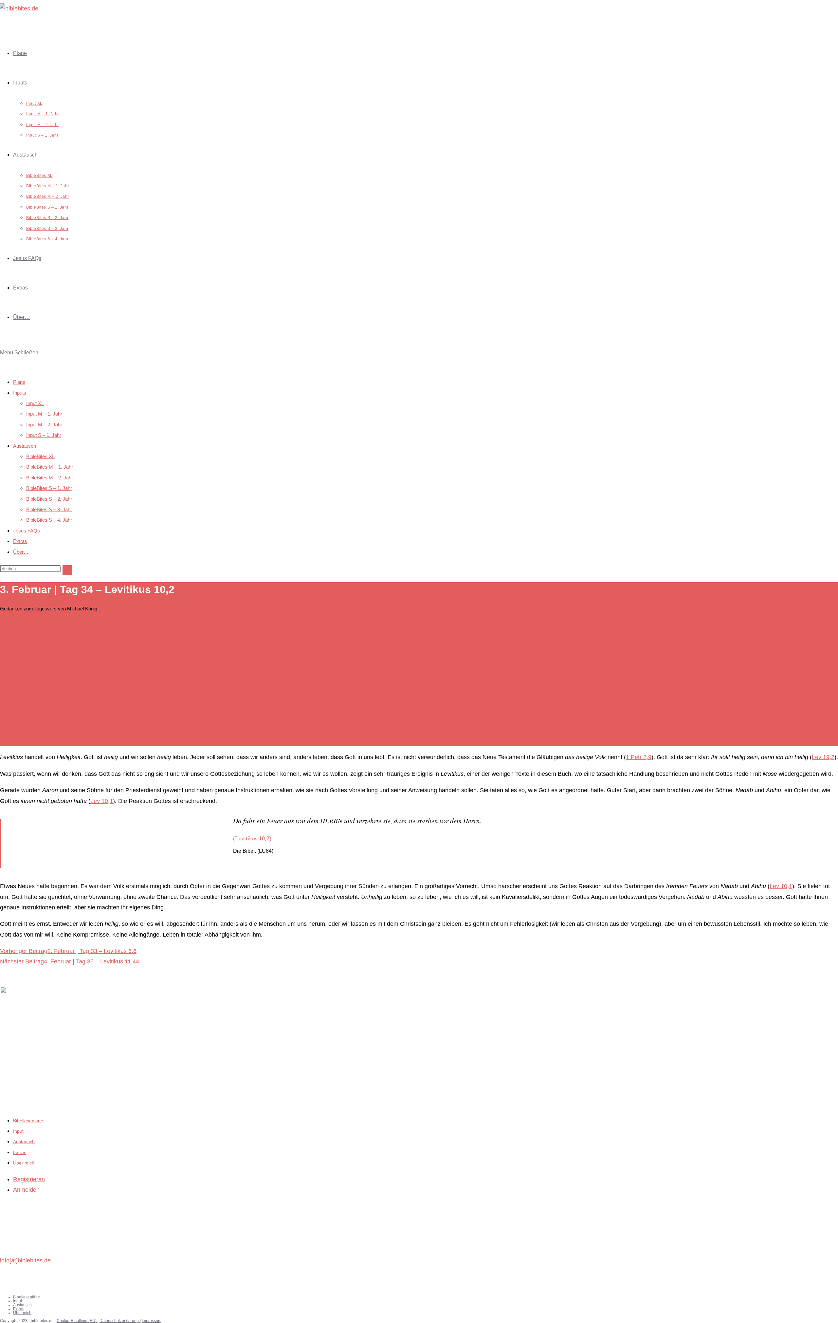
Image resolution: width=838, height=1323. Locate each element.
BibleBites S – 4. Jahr (49, 520)
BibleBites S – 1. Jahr (49, 488)
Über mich (23, 1162)
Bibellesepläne (28, 1120)
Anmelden (26, 1189)
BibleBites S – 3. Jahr (49, 509)
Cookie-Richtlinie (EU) (77, 1320)
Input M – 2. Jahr (44, 424)
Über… (20, 552)
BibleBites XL (40, 456)
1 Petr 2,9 (638, 757)
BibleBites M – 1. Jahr (49, 467)
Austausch (24, 446)
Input (18, 1131)
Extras (20, 541)
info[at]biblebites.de (25, 1260)
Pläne (19, 382)
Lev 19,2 (823, 757)
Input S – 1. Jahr (43, 435)
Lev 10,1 (101, 801)
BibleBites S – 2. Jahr (49, 499)
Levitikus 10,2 (252, 838)
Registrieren (29, 1179)
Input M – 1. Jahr (44, 414)
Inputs (19, 393)
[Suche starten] (67, 570)
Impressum (151, 1320)
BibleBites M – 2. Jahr (49, 477)
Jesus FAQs (26, 530)
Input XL (35, 403)
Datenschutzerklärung (120, 1320)
